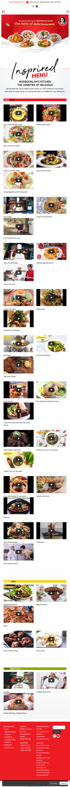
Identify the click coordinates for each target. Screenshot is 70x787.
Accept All (64, 783)
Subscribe (57, 732)
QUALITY (8, 734)
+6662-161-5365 (44, 2)
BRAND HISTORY (10, 732)
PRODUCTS (8, 737)
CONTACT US (9, 748)
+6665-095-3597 (55, 2)
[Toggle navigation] (68, 12)
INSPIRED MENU (10, 740)
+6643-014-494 (34, 2)
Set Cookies (53, 783)
